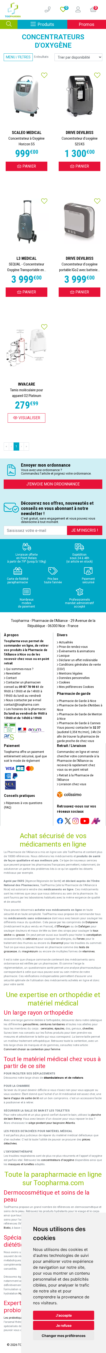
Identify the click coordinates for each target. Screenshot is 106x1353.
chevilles (87, 1028)
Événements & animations (76, 651)
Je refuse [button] (63, 1325)
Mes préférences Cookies (76, 687)
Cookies (64, 682)
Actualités (65, 642)
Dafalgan (84, 926)
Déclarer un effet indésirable (78, 660)
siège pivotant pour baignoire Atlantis (51, 1123)
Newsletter (13, 673)
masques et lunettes (21, 1164)
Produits (52, 24)
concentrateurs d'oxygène (57, 1160)
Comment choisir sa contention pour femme (32, 1049)
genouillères (30, 1024)
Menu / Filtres (18, 57)
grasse (20, 935)
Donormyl (57, 943)
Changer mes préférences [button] (64, 1335)
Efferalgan (63, 926)
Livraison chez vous (72, 784)
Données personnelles (74, 678)
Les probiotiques (14, 1317)
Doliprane (92, 922)
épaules (59, 1028)
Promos (86, 24)
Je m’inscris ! (84, 530)
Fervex (81, 938)
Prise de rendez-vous (73, 647)
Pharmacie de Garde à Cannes (79, 723)
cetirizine (31, 938)
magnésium (30, 951)
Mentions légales (70, 673)
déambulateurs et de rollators (63, 1077)
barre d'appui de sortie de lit (21, 1098)
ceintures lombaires (52, 1024)
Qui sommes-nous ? (19, 669)
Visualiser (29, 417)
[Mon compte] (76, 9)
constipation (94, 935)
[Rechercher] (9, 24)
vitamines (88, 951)
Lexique (64, 655)
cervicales (47, 1028)
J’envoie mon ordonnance (53, 484)
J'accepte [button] (64, 1315)
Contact (11, 678)
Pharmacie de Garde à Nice (77, 701)
